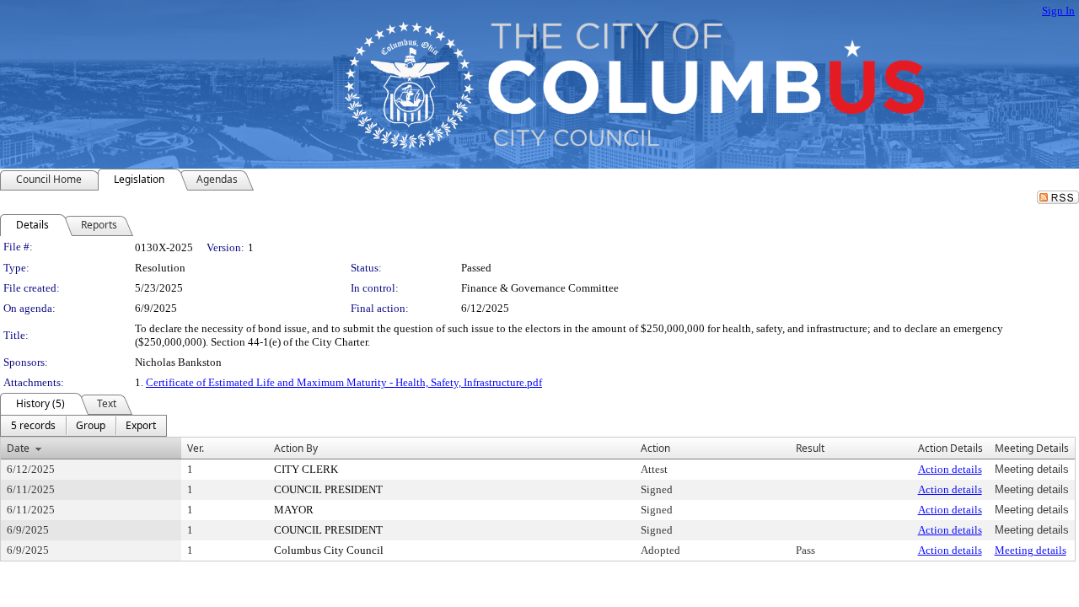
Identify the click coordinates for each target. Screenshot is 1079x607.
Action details (950, 469)
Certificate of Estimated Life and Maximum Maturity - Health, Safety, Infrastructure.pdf (344, 382)
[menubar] (83, 426)
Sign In (1058, 10)
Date (18, 448)
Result (810, 448)
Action (655, 448)
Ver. (195, 448)
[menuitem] (33, 426)
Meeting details (1030, 550)
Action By (296, 448)
